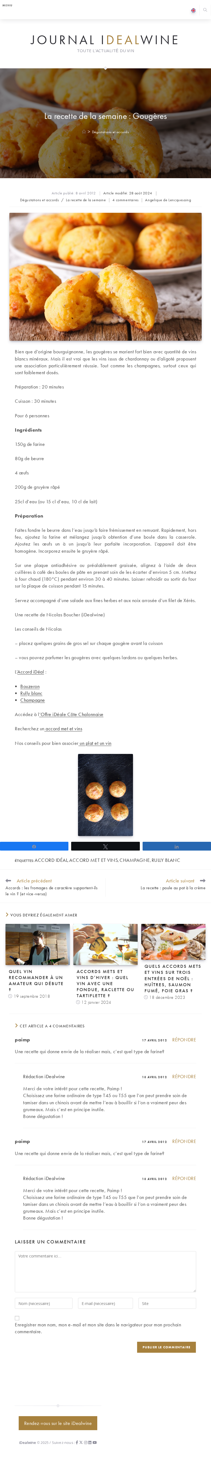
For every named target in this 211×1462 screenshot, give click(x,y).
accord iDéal (51, 860)
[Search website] (205, 10)
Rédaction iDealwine (44, 1076)
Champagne (32, 700)
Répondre (184, 1039)
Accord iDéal (30, 672)
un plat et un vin (95, 743)
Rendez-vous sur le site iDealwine (58, 1423)
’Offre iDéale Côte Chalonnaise (71, 714)
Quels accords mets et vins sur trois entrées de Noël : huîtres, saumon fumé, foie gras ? (173, 978)
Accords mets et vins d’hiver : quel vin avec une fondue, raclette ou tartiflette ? (105, 983)
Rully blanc (31, 693)
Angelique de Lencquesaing (168, 199)
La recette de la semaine (86, 199)
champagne (135, 860)
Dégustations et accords (110, 132)
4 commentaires (125, 199)
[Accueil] (84, 132)
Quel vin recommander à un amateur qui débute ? (36, 980)
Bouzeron (30, 686)
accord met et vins (63, 728)
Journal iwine (105, 40)
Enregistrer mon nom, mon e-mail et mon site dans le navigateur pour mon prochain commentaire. (98, 1328)
